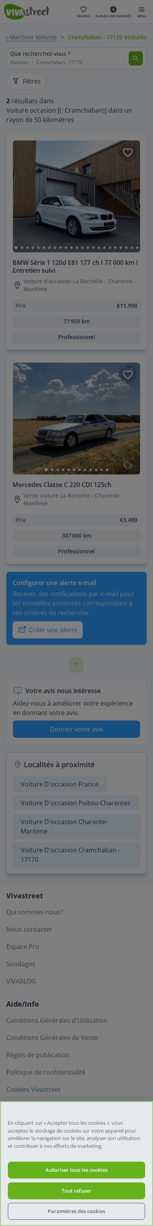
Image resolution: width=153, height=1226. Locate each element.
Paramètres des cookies (76, 1211)
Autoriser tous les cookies (76, 1169)
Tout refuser (76, 1190)
